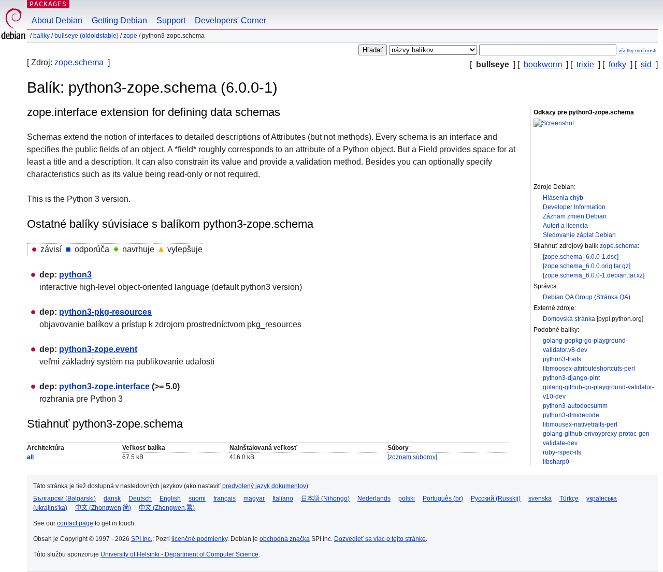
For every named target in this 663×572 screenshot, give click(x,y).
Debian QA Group (568, 297)
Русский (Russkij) (496, 498)
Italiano (282, 498)
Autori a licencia (565, 225)
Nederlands (374, 498)
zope (130, 35)
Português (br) (443, 498)
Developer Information (574, 207)
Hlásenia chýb (563, 197)
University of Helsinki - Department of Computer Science (179, 554)
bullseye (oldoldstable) (86, 35)
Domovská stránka (569, 318)
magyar (254, 498)
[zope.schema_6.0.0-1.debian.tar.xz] (593, 275)
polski (406, 498)
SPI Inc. (141, 538)
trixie (585, 64)
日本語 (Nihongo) (325, 498)
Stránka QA (612, 297)
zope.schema (79, 62)
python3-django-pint (571, 378)
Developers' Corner (230, 20)
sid (646, 64)
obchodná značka (285, 538)
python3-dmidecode (571, 415)
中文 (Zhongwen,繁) (167, 507)
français (224, 498)
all (30, 457)
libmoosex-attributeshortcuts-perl (589, 368)
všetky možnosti (637, 50)
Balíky (41, 35)
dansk (112, 498)
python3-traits (562, 359)
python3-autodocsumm (575, 405)
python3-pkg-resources (105, 311)
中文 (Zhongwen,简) (103, 507)
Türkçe (569, 498)
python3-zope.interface (104, 386)
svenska (540, 498)
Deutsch (140, 498)
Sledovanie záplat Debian (579, 235)
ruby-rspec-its (562, 452)
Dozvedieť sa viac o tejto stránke (380, 538)
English (170, 498)
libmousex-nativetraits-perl (580, 424)
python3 (75, 274)
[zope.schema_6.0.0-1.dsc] (580, 256)
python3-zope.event (98, 349)
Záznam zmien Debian (575, 216)
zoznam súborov (412, 457)
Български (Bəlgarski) (64, 498)
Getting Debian (119, 20)
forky (617, 64)
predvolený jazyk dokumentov (264, 486)
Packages (48, 4)
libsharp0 (556, 461)
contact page (75, 523)
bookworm (543, 64)
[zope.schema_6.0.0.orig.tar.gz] (586, 266)
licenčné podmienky (199, 538)
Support (170, 20)
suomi (197, 498)
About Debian (57, 20)
